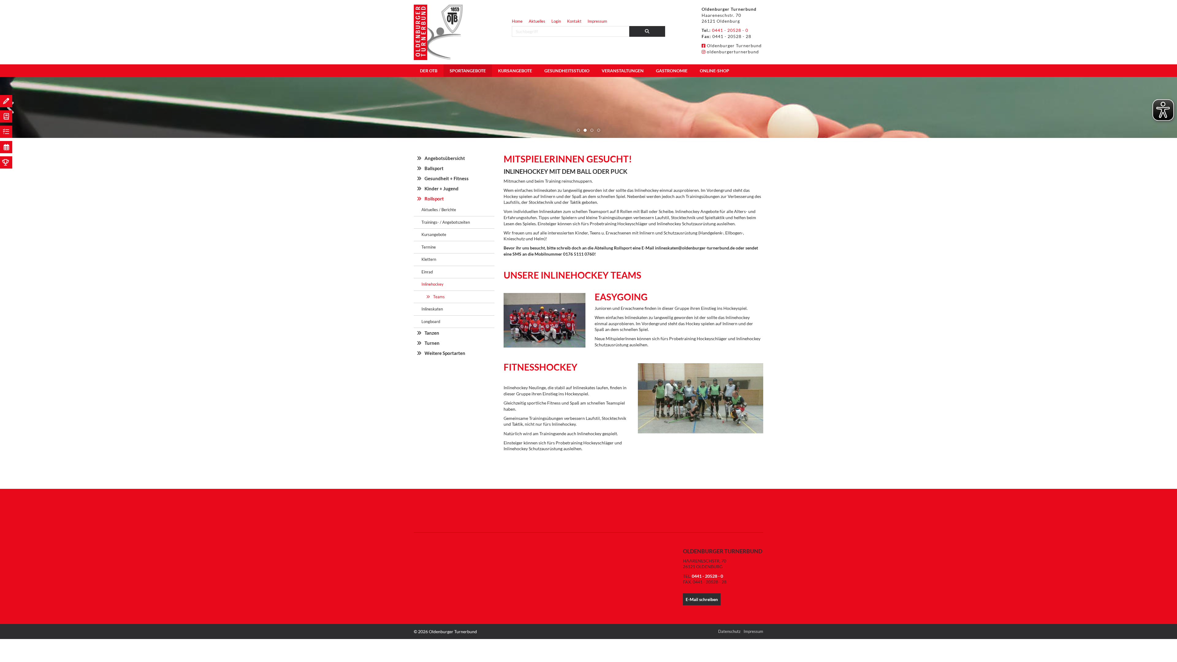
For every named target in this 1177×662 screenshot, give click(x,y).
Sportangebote (468, 70)
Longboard (430, 321)
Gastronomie (672, 70)
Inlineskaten (432, 308)
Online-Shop (714, 70)
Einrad (427, 271)
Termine (428, 247)
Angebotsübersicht (445, 158)
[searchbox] (570, 31)
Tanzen (432, 333)
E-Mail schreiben (702, 599)
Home (517, 21)
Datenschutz (729, 631)
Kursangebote (515, 70)
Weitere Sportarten (445, 353)
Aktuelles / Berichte (438, 209)
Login (556, 21)
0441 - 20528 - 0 (730, 30)
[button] (578, 130)
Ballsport (434, 168)
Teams (439, 296)
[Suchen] (647, 31)
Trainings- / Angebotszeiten (445, 222)
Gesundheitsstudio (566, 70)
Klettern (428, 259)
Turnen (432, 343)
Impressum (597, 21)
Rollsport (434, 198)
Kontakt (574, 21)
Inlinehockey (432, 284)
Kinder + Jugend (442, 188)
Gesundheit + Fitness (447, 178)
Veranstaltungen (623, 70)
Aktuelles (537, 21)
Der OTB (428, 70)
